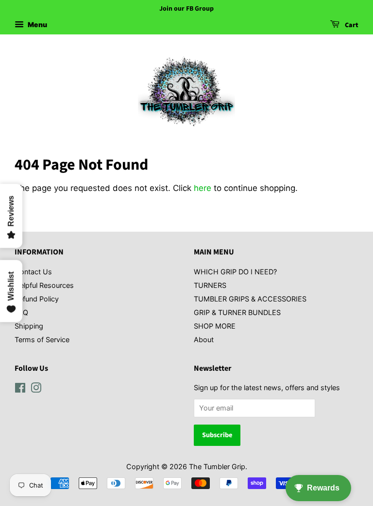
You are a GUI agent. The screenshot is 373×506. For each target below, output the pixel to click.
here (202, 188)
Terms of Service (42, 339)
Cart (350, 25)
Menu (36, 24)
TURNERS (210, 285)
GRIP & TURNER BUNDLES (237, 312)
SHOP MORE (215, 326)
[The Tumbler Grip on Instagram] (36, 389)
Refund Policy (37, 299)
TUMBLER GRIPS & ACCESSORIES (250, 299)
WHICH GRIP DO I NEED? (235, 272)
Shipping (29, 326)
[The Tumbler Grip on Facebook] (20, 389)
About (204, 339)
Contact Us (33, 272)
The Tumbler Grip (217, 466)
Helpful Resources (44, 285)
